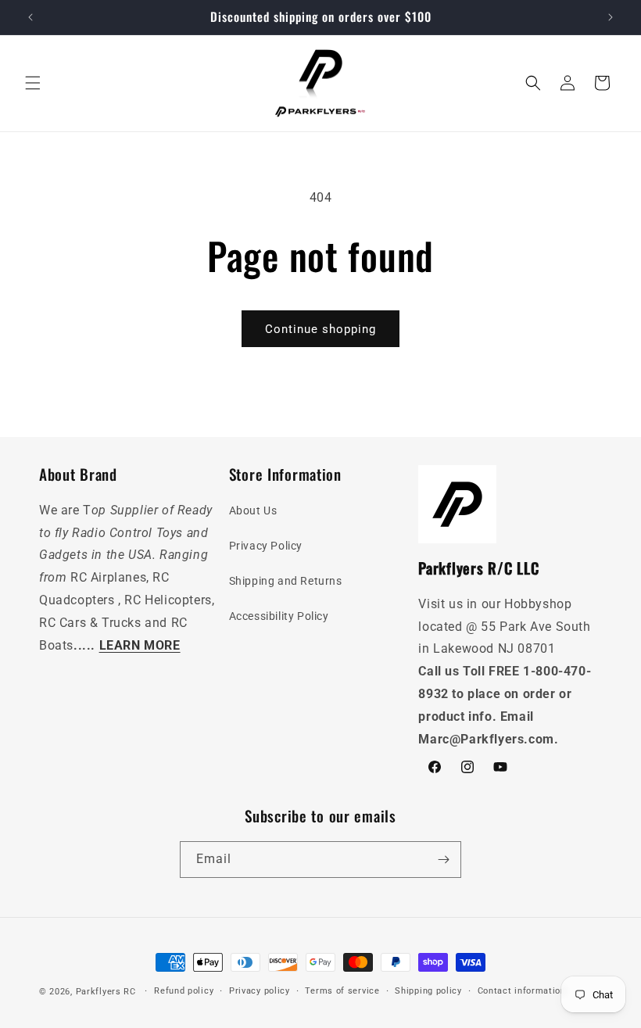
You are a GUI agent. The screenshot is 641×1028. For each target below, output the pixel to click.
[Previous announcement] (30, 17)
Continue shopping (320, 329)
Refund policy (183, 991)
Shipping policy (428, 991)
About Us (253, 510)
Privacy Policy (266, 545)
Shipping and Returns (285, 581)
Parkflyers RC (107, 992)
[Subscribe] (443, 859)
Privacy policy (259, 991)
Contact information (522, 991)
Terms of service (342, 991)
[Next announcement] (610, 17)
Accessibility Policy (279, 616)
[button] (33, 83)
